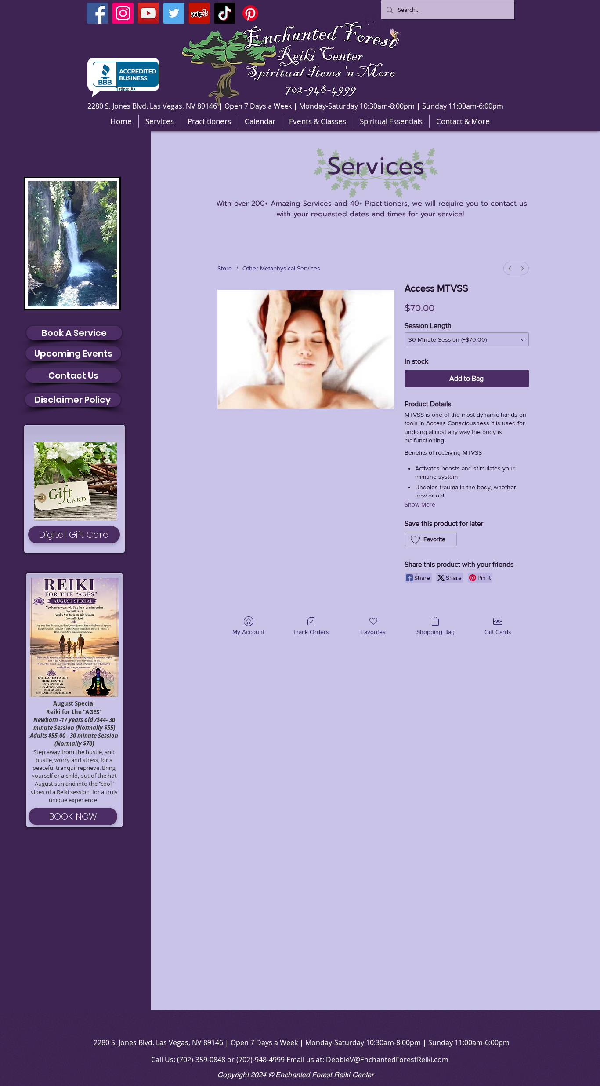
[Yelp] (199, 13)
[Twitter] (173, 13)
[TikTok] (224, 13)
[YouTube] (148, 13)
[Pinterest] (250, 13)
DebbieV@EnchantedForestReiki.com (387, 1059)
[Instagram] (123, 13)
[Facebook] (97, 13)
